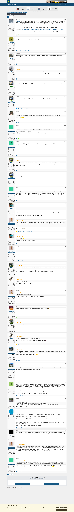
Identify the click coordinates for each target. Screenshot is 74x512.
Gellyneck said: (19, 236)
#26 (65, 398)
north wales (13, 271)
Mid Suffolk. (13, 166)
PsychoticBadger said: (20, 444)
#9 (65, 141)
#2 (65, 37)
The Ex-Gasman (18, 21)
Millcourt (9, 15)
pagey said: (18, 113)
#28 (65, 430)
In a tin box (13, 418)
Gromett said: (19, 292)
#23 (65, 347)
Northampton (13, 61)
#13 (65, 203)
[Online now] (11, 22)
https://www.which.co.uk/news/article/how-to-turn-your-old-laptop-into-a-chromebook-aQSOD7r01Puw (42, 29)
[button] (66, 4)
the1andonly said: (20, 265)
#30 (65, 458)
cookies (15, 507)
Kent (14, 75)
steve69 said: (19, 279)
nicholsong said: (19, 69)
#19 (65, 290)
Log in (52, 483)
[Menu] (9, 5)
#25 (65, 382)
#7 (65, 111)
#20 (65, 306)
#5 (65, 81)
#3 (65, 53)
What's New (14, 4)
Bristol (14, 356)
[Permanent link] (16, 196)
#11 (65, 172)
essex (14, 106)
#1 (65, 19)
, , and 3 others (25, 138)
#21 (65, 319)
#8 (65, 125)
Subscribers (34, 11)
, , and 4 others (24, 50)
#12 (65, 187)
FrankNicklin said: (20, 220)
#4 (65, 66)
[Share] (64, 19)
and (22, 78)
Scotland (13, 227)
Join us (23, 483)
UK (14, 285)
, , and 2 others (25, 231)
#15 (65, 234)
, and (24, 108)
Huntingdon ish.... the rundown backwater (12, 91)
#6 (65, 96)
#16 (65, 246)
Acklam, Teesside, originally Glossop (12, 136)
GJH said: (18, 400)
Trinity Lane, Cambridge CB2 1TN (12, 121)
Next (11, 17)
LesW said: (18, 206)
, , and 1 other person (26, 34)
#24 (65, 363)
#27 (65, 409)
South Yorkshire (12, 27)
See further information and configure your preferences (18, 509)
